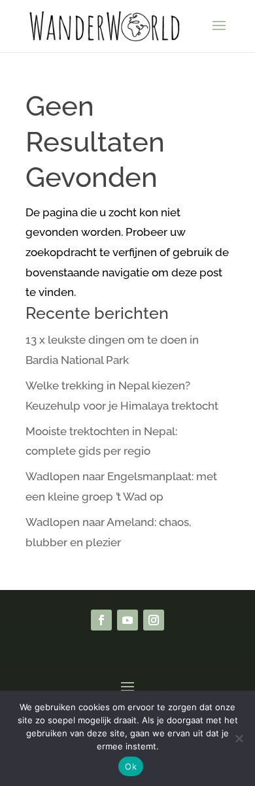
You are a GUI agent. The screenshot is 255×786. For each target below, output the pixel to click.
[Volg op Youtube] (127, 620)
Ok (131, 766)
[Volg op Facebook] (101, 620)
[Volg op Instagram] (153, 620)
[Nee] (238, 738)
